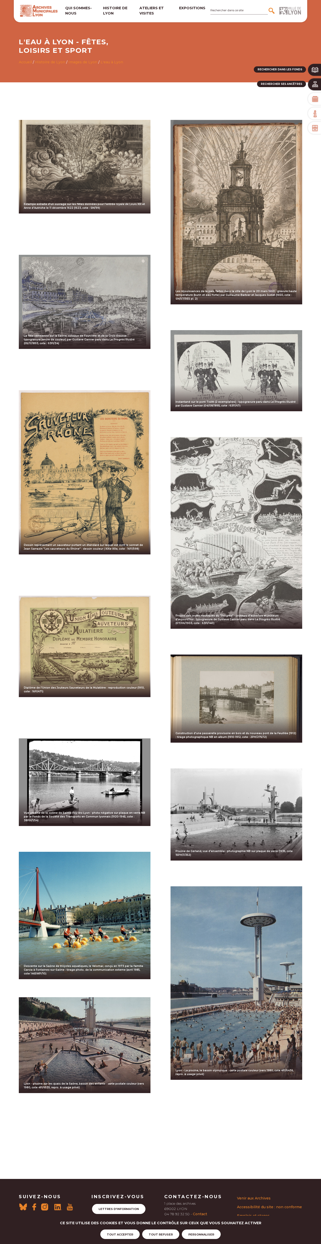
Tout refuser (161, 1234)
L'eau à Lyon (112, 62)
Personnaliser (201, 1234)
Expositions (192, 8)
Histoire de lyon (115, 11)
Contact (200, 1214)
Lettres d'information (119, 1209)
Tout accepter (120, 1234)
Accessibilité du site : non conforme (269, 1207)
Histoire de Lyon (50, 62)
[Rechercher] (272, 11)
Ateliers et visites (151, 11)
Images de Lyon (82, 62)
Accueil (25, 62)
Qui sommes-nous (78, 11)
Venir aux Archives (254, 1198)
